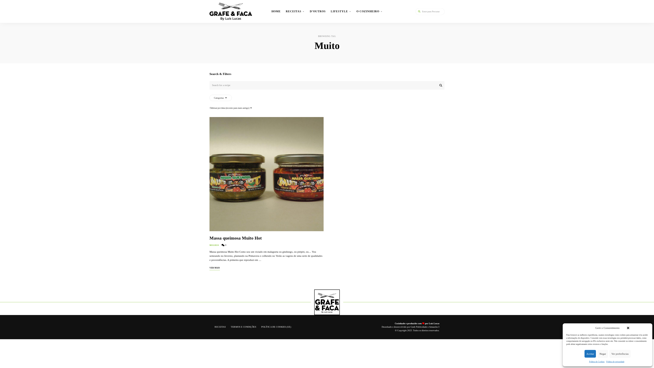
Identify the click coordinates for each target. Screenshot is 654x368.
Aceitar (590, 353)
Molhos (214, 245)
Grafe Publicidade (419, 327)
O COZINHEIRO (367, 11)
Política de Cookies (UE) (276, 327)
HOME (276, 11)
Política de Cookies (597, 362)
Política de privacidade (615, 362)
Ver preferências (620, 353)
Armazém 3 (434, 327)
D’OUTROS (318, 11)
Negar (603, 353)
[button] (628, 328)
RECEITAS (293, 11)
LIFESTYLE (339, 11)
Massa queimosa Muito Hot (235, 238)
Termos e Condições (243, 327)
